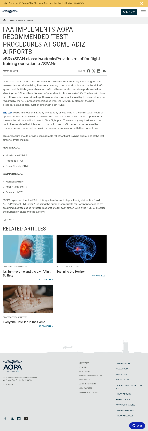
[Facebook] (6, 418)
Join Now (129, 11)
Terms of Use (123, 380)
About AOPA (84, 363)
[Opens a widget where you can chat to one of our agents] (137, 426)
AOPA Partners (85, 388)
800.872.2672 (8, 384)
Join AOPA (83, 367)
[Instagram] (20, 418)
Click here (78, 3)
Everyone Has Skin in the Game (24, 322)
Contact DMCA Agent (127, 410)
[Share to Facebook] (88, 71)
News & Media (16, 20)
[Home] (6, 20)
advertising (122, 374)
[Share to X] (93, 71)
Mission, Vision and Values (90, 376)
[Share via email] (104, 71)
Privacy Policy (123, 394)
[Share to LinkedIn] (98, 71)
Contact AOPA (123, 363)
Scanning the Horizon (71, 271)
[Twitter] (13, 418)
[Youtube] (26, 418)
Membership (84, 371)
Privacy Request (124, 416)
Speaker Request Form (89, 392)
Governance (84, 380)
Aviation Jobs (123, 399)
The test (7, 112)
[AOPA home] (10, 12)
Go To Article (45, 280)
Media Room (122, 369)
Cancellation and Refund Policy (129, 386)
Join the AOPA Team (87, 384)
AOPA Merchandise (125, 405)
